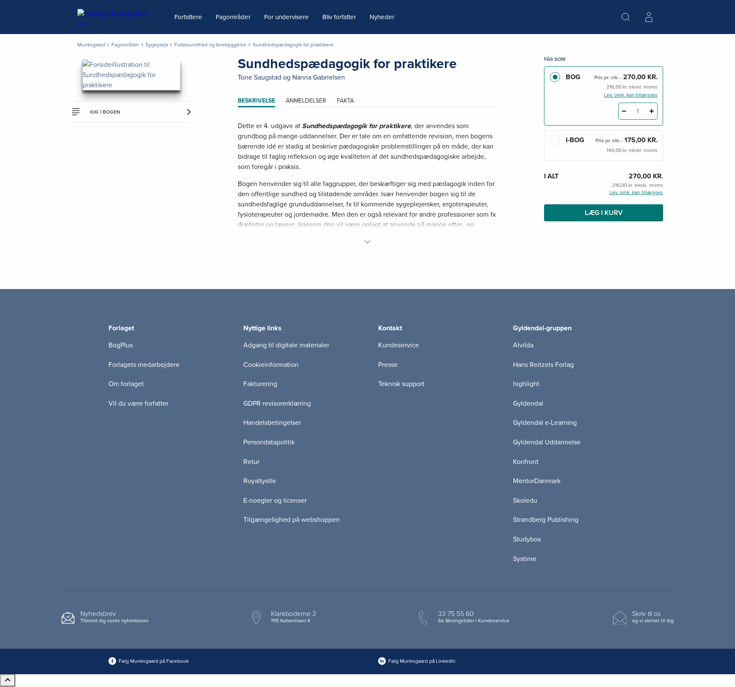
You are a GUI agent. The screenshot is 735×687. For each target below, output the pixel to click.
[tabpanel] (367, 184)
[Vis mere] (367, 242)
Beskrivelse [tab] (256, 100)
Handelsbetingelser (272, 422)
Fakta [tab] (345, 100)
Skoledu (525, 500)
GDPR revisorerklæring (277, 403)
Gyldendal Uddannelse (547, 442)
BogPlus (120, 345)
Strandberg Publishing (545, 519)
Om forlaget (126, 384)
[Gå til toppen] (7, 680)
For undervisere (286, 17)
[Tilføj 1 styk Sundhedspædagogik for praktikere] (652, 111)
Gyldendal (528, 403)
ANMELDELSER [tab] (306, 100)
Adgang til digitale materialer (286, 345)
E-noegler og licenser (275, 500)
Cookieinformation (271, 365)
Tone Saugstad (259, 77)
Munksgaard (91, 45)
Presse (388, 365)
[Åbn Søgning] (625, 17)
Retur (251, 462)
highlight (526, 384)
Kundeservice (398, 345)
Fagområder (233, 17)
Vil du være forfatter (138, 403)
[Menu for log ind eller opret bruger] (648, 17)
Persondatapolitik (269, 442)
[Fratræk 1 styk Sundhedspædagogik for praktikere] (624, 111)
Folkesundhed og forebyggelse (210, 45)
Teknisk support (401, 384)
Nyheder (382, 17)
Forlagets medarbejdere (143, 365)
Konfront (525, 462)
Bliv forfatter (339, 17)
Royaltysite (259, 481)
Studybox (527, 539)
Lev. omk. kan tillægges (631, 95)
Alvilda (523, 345)
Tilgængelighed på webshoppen (291, 519)
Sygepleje (156, 45)
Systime (524, 559)
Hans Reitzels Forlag (543, 365)
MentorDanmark (537, 481)
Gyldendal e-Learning (545, 422)
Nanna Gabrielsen (318, 77)
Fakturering (260, 384)
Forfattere (188, 17)
